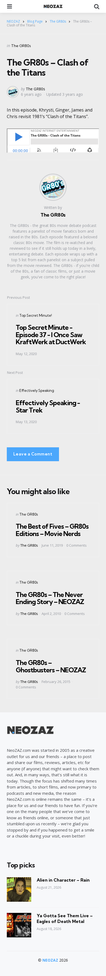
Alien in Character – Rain (63, 880)
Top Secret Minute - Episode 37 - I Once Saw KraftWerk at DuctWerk (51, 334)
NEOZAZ (50, 960)
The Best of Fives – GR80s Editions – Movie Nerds (52, 529)
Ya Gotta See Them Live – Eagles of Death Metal (65, 918)
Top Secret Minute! (35, 315)
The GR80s (21, 45)
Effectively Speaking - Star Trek (48, 406)
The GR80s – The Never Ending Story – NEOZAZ (50, 598)
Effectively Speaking (36, 390)
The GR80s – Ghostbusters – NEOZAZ (51, 666)
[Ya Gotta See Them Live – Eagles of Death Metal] (19, 925)
